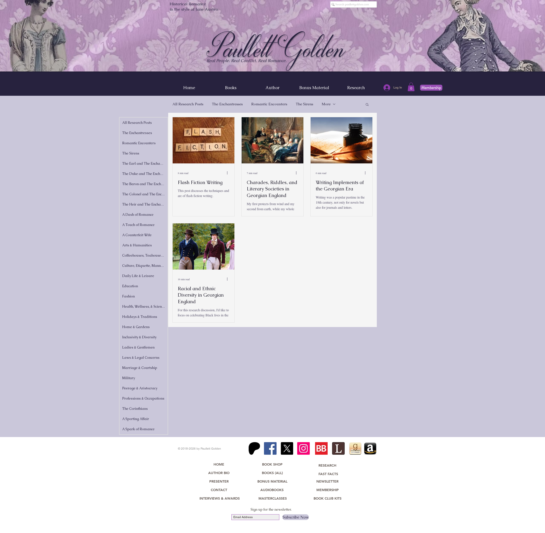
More (326, 104)
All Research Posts (187, 104)
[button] (411, 87)
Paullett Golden (276, 48)
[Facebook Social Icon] (270, 448)
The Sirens (304, 104)
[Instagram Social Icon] (303, 448)
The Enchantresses (227, 104)
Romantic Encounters (269, 104)
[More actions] (228, 173)
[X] (287, 448)
